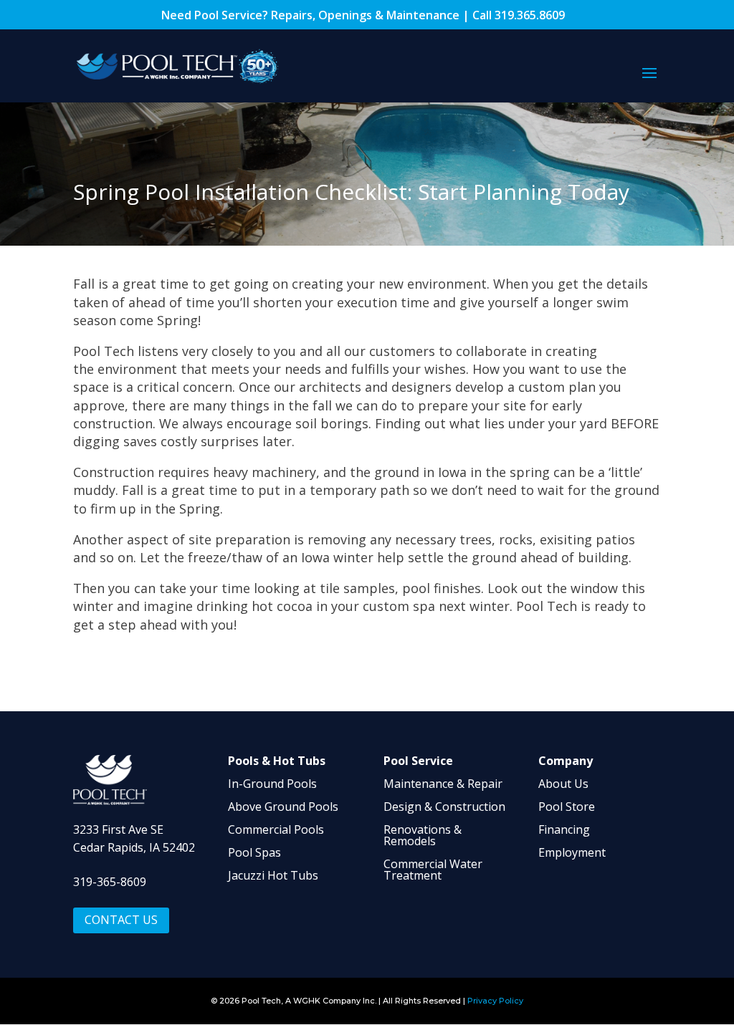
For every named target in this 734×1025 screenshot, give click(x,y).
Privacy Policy (495, 1001)
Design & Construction (444, 806)
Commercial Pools (276, 829)
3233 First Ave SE (118, 829)
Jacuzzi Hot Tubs (273, 875)
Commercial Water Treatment (432, 869)
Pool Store (566, 806)
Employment (572, 852)
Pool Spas (254, 852)
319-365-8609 (109, 882)
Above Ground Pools (283, 806)
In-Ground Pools (272, 783)
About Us (563, 783)
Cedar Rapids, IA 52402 (134, 847)
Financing (564, 829)
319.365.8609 (530, 15)
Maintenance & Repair (442, 783)
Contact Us (121, 920)
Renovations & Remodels (422, 835)
